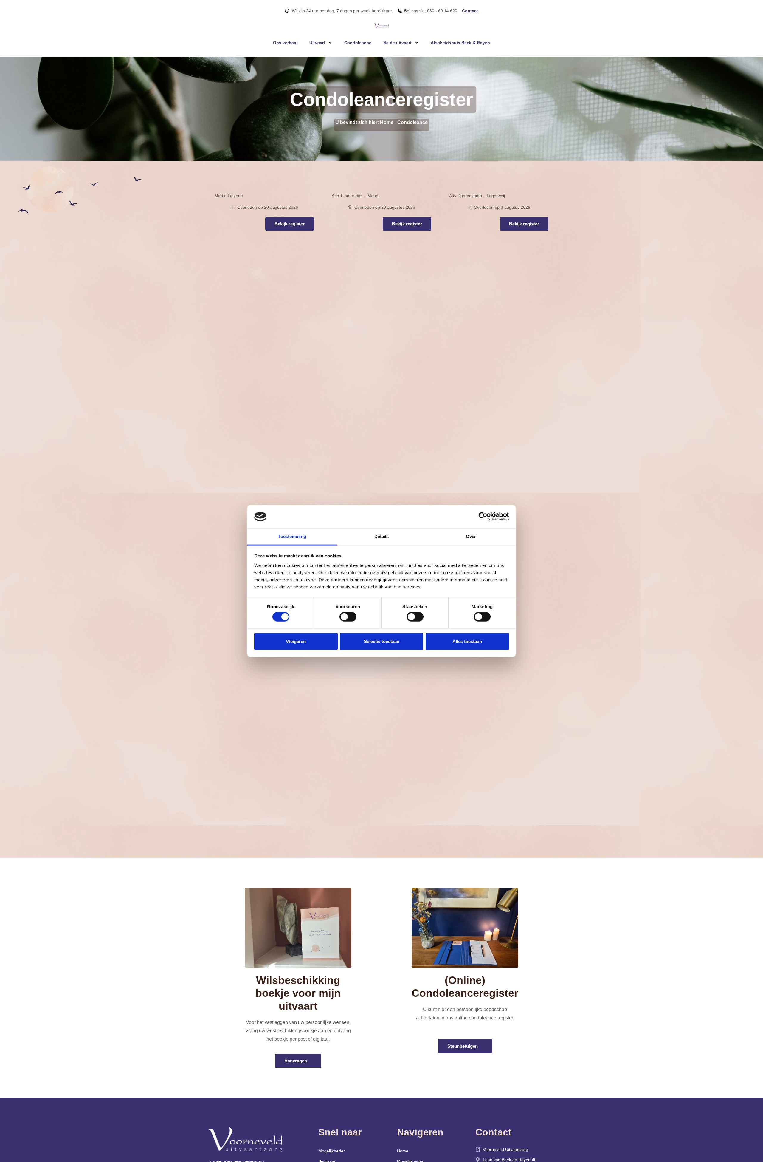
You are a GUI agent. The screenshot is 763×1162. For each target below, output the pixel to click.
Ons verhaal (285, 42)
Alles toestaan (467, 641)
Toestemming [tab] (292, 536)
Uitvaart (317, 42)
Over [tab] (471, 536)
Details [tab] (381, 536)
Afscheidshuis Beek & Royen (460, 42)
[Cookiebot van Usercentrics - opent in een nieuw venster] (483, 516)
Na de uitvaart (397, 42)
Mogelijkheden (332, 1151)
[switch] (347, 617)
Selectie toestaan (381, 641)
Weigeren (296, 641)
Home (386, 122)
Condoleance (357, 42)
